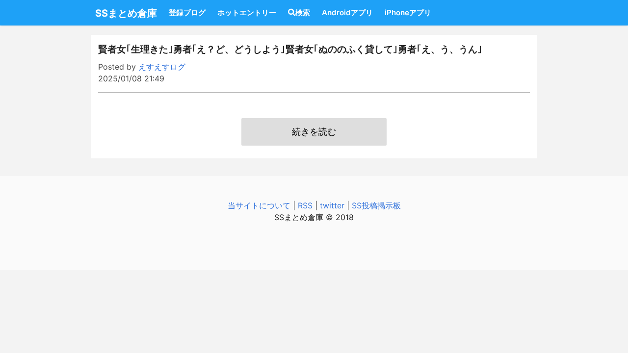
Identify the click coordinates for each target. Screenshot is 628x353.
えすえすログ (161, 67)
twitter (332, 205)
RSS (305, 205)
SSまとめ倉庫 (126, 13)
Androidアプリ (347, 12)
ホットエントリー (246, 12)
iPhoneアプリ (408, 12)
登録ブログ (187, 12)
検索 (302, 12)
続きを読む (314, 131)
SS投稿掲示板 (376, 205)
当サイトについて (259, 205)
